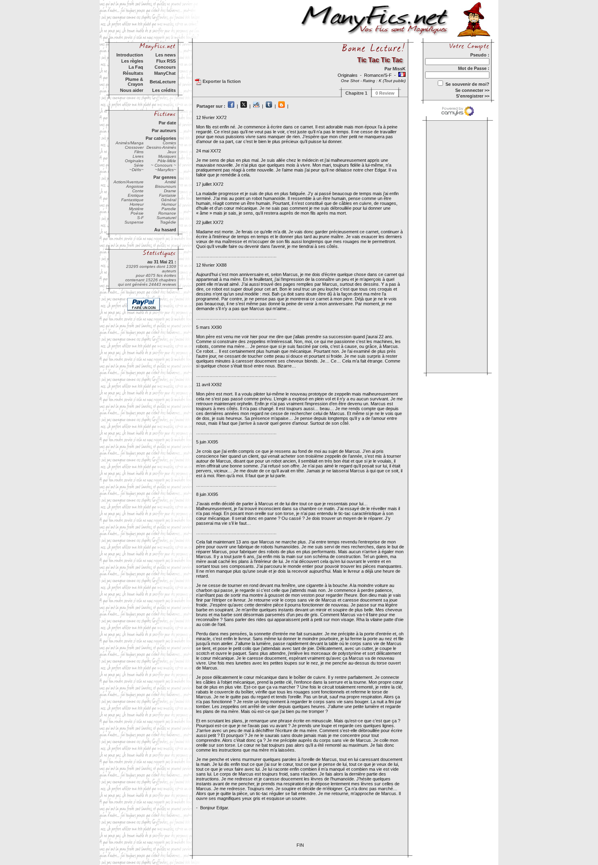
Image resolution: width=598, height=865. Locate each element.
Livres (138, 156)
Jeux (171, 152)
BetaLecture (163, 81)
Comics (169, 143)
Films (139, 152)
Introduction (129, 54)
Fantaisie (167, 195)
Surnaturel (166, 217)
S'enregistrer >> (472, 95)
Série (139, 165)
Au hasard (165, 229)
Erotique (136, 195)
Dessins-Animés (161, 147)
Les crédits (164, 90)
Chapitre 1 (356, 93)
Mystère (136, 208)
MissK (399, 68)
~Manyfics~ (165, 169)
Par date (167, 122)
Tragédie (168, 222)
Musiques (167, 156)
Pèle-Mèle (166, 161)
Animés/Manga (130, 143)
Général (168, 200)
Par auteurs (164, 130)
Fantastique (132, 200)
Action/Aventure (128, 182)
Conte (138, 191)
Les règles (132, 61)
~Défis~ (136, 169)
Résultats (133, 73)
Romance (167, 213)
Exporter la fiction (221, 81)
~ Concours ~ (163, 165)
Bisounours (165, 186)
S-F (140, 217)
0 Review (385, 93)
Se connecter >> (472, 90)
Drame (170, 191)
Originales (134, 161)
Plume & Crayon (134, 82)
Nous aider (131, 90)
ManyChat (165, 73)
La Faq (136, 67)
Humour (169, 204)
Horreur (137, 204)
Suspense (134, 222)
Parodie (169, 208)
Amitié (170, 182)
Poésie (137, 213)
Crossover (134, 147)
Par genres (164, 177)
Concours (165, 67)
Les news (165, 54)
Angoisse (135, 186)
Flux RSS (166, 61)
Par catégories (161, 138)
